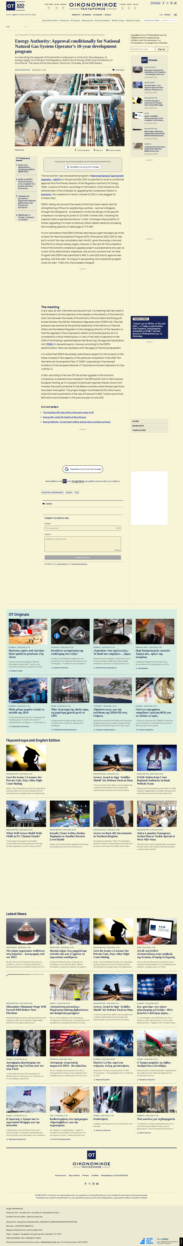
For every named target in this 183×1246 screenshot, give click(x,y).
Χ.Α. (8, 26)
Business (87, 15)
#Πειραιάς (64, 20)
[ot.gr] (93, 9)
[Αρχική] (15, 5)
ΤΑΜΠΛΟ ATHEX (139, 430)
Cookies (94, 1175)
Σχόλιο (47, 534)
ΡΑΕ (76, 492)
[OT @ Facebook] (163, 3)
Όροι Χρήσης (62, 564)
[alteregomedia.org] (146, 1243)
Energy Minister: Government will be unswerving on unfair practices (77, 421)
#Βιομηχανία (87, 20)
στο (75, 481)
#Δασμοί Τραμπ (133, 20)
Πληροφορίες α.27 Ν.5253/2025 (114, 1175)
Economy (97, 15)
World (108, 15)
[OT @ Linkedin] (175, 3)
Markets (76, 15)
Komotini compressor (52, 492)
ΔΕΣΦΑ (69, 492)
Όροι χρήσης (74, 1175)
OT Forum (155, 3)
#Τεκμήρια (75, 20)
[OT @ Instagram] (171, 3)
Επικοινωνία (60, 1175)
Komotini (46, 194)
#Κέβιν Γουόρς (118, 20)
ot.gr (16, 35)
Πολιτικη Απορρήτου (79, 564)
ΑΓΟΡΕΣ (135, 421)
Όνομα (47, 523)
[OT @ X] (167, 3)
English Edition (24, 35)
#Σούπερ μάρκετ (102, 20)
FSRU (50, 344)
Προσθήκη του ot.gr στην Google (84, 167)
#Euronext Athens (50, 20)
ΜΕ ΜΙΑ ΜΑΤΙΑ (138, 426)
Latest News (16, 913)
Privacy (85, 1175)
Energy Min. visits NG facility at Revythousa (64, 417)
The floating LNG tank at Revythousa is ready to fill (68, 412)
